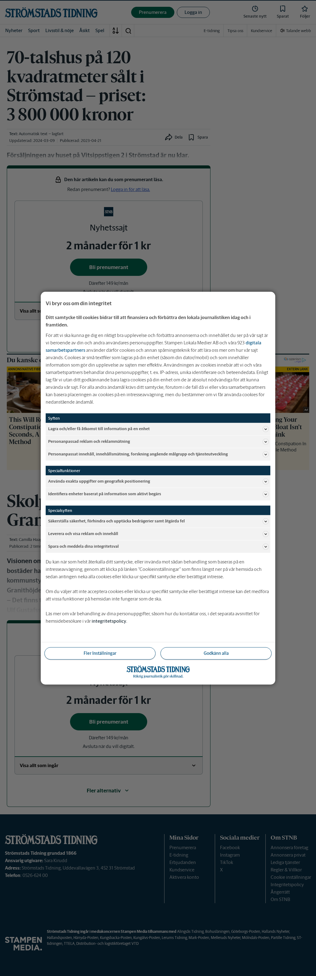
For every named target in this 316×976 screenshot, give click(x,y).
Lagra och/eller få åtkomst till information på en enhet (99, 428)
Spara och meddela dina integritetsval (83, 546)
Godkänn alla (216, 653)
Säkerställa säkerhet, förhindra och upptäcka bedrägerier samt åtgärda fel (116, 521)
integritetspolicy (109, 621)
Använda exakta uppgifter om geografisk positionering (99, 481)
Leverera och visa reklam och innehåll (83, 533)
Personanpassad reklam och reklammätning (89, 441)
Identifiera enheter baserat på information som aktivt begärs (104, 493)
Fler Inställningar (100, 653)
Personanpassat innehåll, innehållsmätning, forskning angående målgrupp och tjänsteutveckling (138, 454)
